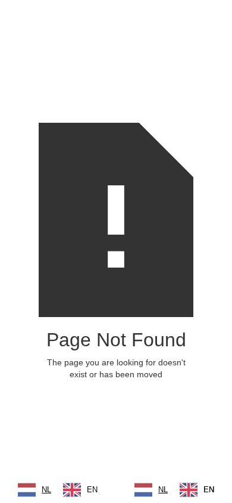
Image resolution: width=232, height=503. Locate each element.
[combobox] (34, 490)
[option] (80, 490)
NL (46, 489)
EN (92, 489)
